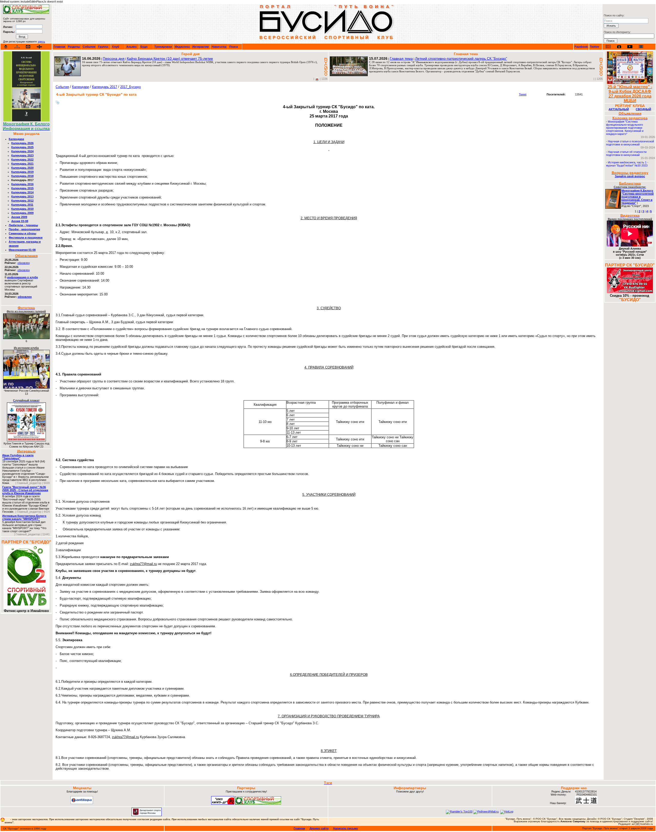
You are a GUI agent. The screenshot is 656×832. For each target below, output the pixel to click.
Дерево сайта (319, 828)
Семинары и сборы (22, 233)
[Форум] (39, 47)
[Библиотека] (640, 46)
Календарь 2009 (22, 212)
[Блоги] (608, 46)
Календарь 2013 (22, 196)
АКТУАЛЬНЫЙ (619, 109)
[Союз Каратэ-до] (222, 803)
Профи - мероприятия (24, 229)
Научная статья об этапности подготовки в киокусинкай (626, 153)
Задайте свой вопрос (630, 176)
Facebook (581, 46)
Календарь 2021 (22, 163)
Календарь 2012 (22, 200)
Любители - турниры (23, 225)
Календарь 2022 (22, 159)
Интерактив (200, 46)
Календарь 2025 (22, 147)
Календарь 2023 (22, 155)
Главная (59, 46)
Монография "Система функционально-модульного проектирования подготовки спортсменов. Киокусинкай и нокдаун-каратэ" (624, 127)
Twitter (594, 46)
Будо (144, 46)
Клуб (115, 46)
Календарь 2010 (22, 208)
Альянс (131, 46)
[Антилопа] (81, 803)
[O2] (26, 12)
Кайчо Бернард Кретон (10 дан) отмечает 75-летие (170, 58)
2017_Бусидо (130, 87)
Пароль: (9, 31)
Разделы (74, 46)
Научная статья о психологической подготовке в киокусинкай (630, 143)
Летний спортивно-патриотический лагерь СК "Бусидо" (461, 58)
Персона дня (114, 58)
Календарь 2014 (22, 192)
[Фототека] (619, 47)
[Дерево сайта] (17, 47)
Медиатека (182, 46)
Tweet (522, 94)
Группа (103, 46)
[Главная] (6, 46)
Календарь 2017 (104, 87)
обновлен (23, 262)
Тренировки (163, 46)
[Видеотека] (630, 46)
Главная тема (401, 58)
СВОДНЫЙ (643, 109)
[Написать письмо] (28, 47)
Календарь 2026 (22, 143)
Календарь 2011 (22, 204)
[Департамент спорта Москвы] (146, 815)
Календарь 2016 (22, 184)
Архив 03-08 (19, 221)
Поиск (233, 46)
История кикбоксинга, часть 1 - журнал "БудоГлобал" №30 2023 (627, 164)
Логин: (8, 26)
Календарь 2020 (22, 167)
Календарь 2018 (22, 175)
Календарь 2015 (22, 188)
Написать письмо (345, 828)
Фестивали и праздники (26, 237)
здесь (41, 41)
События (89, 46)
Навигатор (219, 46)
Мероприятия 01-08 (22, 249)
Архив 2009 (19, 217)
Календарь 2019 (22, 171)
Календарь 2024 (22, 151)
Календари (16, 139)
